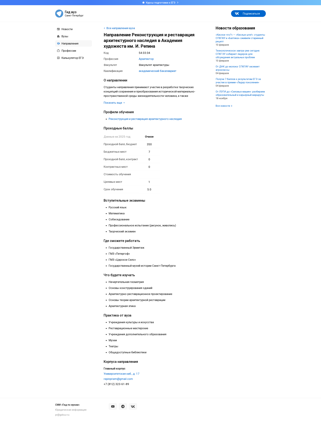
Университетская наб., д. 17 (121, 373)
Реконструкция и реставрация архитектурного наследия (145, 119)
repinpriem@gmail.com (118, 379)
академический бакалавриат (157, 71)
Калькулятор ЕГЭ (73, 58)
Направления (70, 43)
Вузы (65, 36)
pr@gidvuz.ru (62, 414)
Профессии (69, 50)
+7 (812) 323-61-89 (116, 384)
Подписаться (251, 13)
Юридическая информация (70, 409)
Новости (67, 29)
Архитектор (146, 59)
